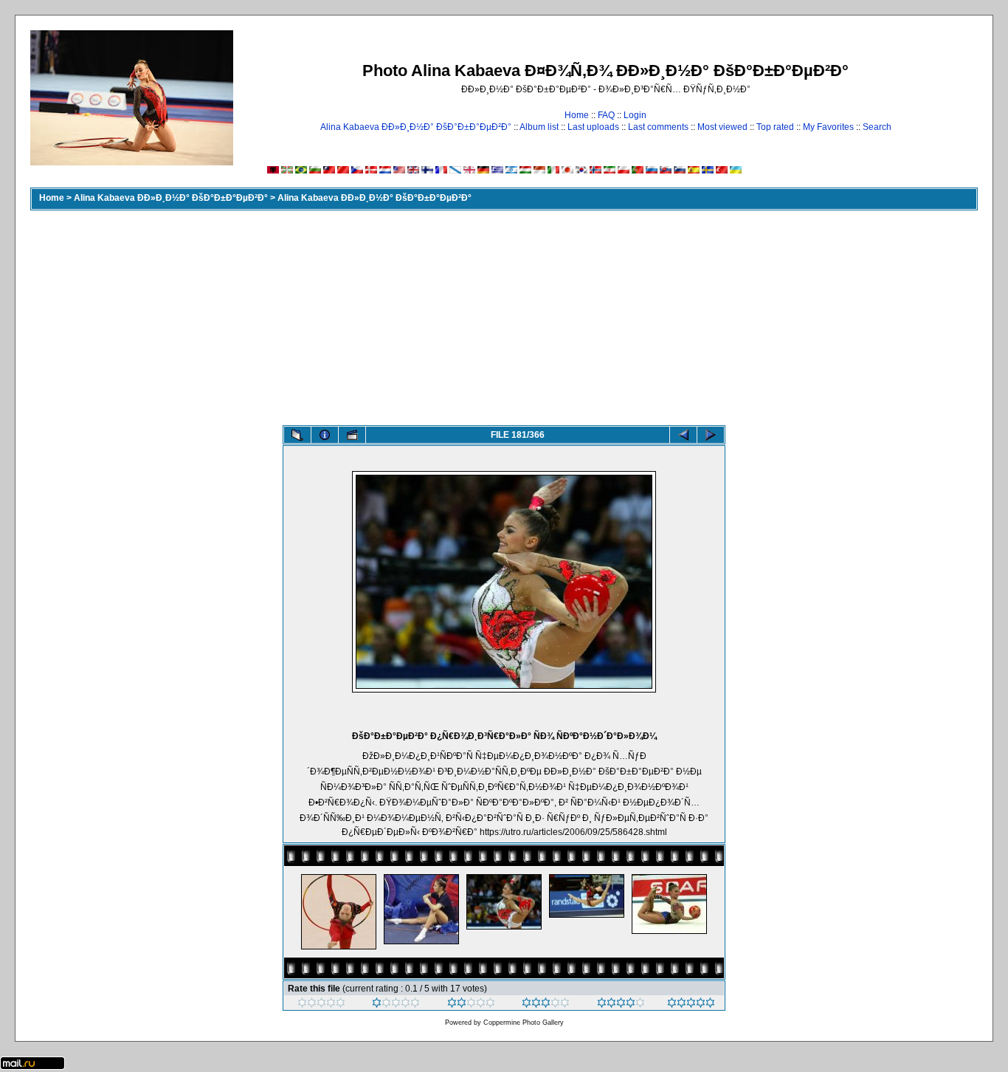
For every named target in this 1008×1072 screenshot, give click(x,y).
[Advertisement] (504, 314)
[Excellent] (621, 1005)
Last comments (658, 127)
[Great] (691, 1005)
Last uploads (593, 127)
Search (877, 127)
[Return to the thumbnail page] (297, 435)
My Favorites (828, 127)
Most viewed (722, 127)
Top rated (775, 127)
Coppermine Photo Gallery (523, 1022)
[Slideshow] (352, 435)
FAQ (606, 115)
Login (635, 115)
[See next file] (710, 435)
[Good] (546, 1005)
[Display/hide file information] (324, 435)
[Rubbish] (321, 1005)
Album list (539, 127)
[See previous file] (683, 435)
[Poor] (396, 1005)
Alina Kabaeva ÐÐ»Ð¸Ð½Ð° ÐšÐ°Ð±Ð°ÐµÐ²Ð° (415, 127)
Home (577, 115)
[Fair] (471, 1005)
